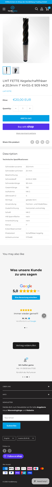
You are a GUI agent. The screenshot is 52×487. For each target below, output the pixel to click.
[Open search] (36, 8)
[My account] (41, 8)
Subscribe (11, 425)
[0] (47, 8)
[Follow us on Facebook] (4, 451)
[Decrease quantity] (16, 108)
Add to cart (26, 118)
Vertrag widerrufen (26, 345)
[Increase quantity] (30, 108)
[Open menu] (4, 9)
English (6, 438)
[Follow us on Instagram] (9, 451)
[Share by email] (47, 142)
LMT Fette (7, 91)
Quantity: (7, 108)
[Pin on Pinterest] (37, 142)
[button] (8, 316)
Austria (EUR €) (23, 438)
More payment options (26, 133)
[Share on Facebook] (32, 142)
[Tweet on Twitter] (42, 142)
